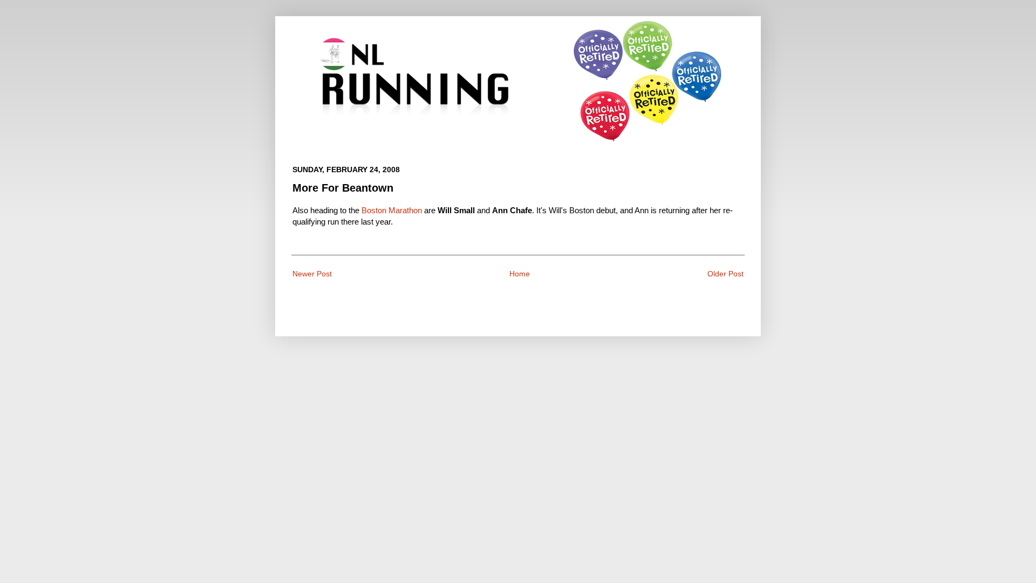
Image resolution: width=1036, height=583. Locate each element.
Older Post (725, 273)
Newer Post (312, 273)
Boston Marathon (392, 210)
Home (519, 273)
